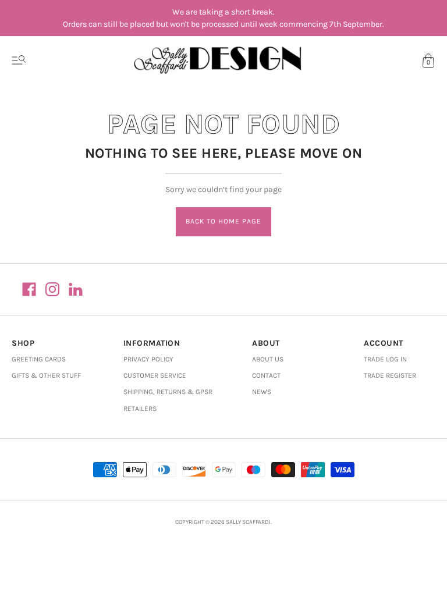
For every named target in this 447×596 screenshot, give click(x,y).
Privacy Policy (148, 359)
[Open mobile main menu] (19, 61)
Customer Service (154, 375)
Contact (266, 375)
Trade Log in (385, 359)
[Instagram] (52, 289)
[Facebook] (29, 289)
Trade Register (390, 375)
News (261, 392)
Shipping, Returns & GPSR (167, 392)
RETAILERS (140, 409)
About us (267, 359)
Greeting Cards (39, 359)
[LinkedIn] (76, 289)
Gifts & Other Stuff (46, 375)
